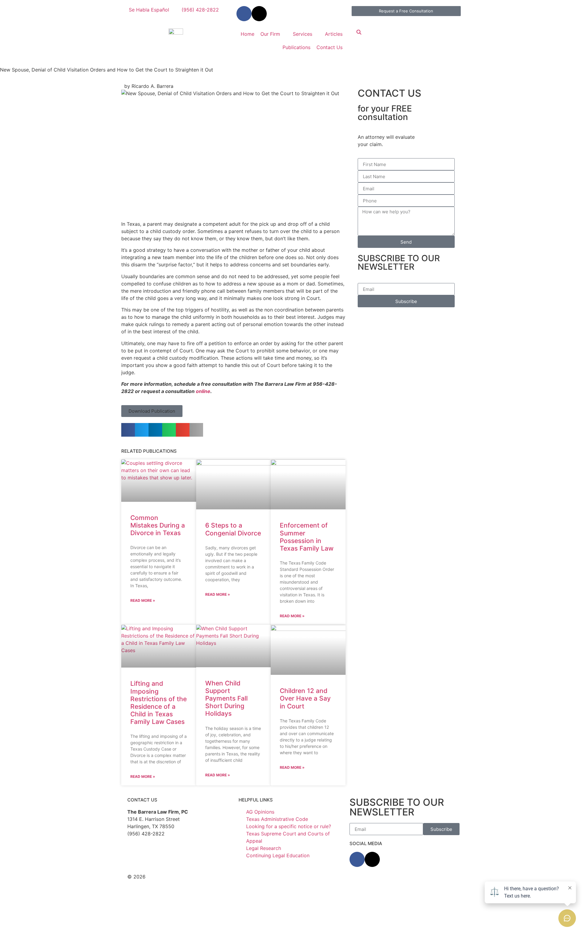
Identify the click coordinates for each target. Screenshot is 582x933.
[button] (151, 411)
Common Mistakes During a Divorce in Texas (157, 525)
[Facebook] (357, 859)
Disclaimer (227, 877)
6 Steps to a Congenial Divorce (233, 529)
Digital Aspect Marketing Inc (221, 884)
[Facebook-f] (244, 13)
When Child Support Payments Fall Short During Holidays (226, 698)
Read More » (142, 600)
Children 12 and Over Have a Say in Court (305, 698)
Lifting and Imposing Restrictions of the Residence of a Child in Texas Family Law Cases (158, 702)
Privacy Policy (260, 877)
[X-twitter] (259, 13)
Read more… (308, 920)
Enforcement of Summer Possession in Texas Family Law (306, 536)
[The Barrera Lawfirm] (176, 31)
